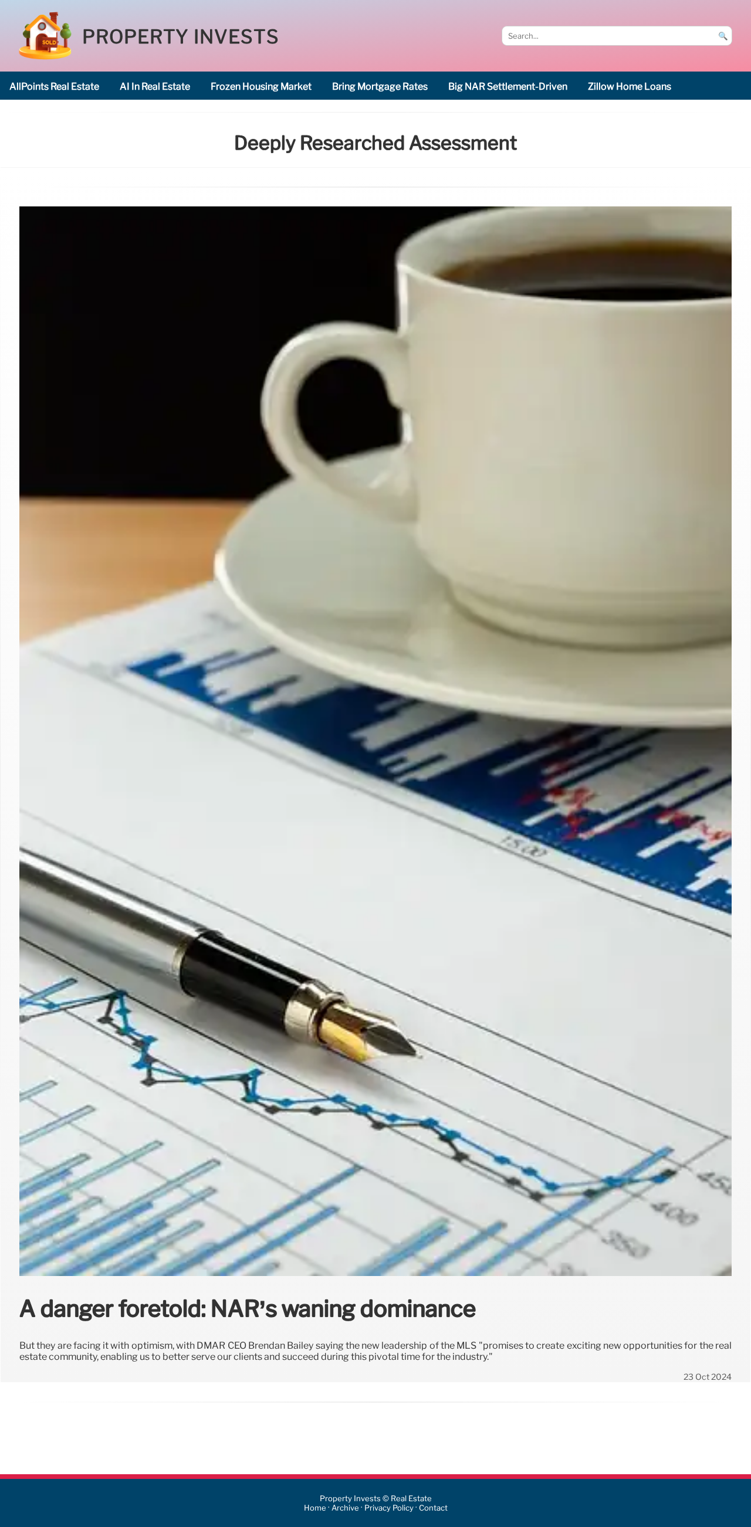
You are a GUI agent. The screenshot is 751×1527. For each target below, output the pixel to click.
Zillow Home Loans (629, 86)
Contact (433, 1508)
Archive (345, 1508)
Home (315, 1508)
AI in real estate (155, 86)
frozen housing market (261, 86)
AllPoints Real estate (54, 86)
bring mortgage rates (380, 86)
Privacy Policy (389, 1508)
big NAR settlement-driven (507, 86)
